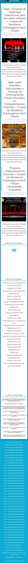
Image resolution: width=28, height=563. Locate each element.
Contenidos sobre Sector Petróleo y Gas (14, 550)
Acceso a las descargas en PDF (14, 442)
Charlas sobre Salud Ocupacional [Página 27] (14, 511)
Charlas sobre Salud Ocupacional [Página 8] (14, 540)
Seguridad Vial (12, 349)
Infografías (12, 307)
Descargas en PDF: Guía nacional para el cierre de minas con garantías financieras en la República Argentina (14, 400)
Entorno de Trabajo (12, 296)
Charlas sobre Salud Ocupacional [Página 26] (14, 509)
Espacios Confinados (13, 299)
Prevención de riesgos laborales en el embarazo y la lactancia (14, 432)
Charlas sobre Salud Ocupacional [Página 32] (14, 527)
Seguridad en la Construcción (12, 333)
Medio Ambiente (12, 310)
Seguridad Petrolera (12, 344)
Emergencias (12, 293)
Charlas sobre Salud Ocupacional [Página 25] (14, 506)
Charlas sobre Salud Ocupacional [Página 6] (14, 534)
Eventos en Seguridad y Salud (12, 301)
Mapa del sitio (20, 557)
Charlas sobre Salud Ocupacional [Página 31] (14, 524)
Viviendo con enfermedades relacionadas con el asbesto (14, 416)
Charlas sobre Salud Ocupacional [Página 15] (14, 478)
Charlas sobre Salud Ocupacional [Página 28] (14, 514)
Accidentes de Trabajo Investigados (13, 283)
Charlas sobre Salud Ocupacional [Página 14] (14, 475)
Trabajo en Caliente (12, 360)
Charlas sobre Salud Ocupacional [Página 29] (14, 516)
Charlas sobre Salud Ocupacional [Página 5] (14, 532)
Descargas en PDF (12, 288)
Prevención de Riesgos (11, 312)
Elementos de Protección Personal (12, 291)
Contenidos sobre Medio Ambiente (14, 545)
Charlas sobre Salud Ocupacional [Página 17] (14, 483)
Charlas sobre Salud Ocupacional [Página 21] (14, 496)
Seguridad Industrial (12, 339)
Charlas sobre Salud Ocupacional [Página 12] (14, 470)
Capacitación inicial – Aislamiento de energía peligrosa (14, 428)
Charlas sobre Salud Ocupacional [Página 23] (14, 501)
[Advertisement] (14, 263)
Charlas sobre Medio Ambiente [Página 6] (14, 455)
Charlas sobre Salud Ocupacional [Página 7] (14, 537)
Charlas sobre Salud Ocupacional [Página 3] (14, 519)
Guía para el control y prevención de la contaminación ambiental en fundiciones (14, 436)
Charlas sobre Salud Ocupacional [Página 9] (14, 542)
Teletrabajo (13, 352)
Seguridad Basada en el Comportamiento (14, 320)
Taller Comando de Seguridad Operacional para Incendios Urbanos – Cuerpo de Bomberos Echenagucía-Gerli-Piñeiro (14, 19)
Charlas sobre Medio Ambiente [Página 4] (14, 450)
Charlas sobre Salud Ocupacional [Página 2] (14, 491)
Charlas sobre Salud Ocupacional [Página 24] (14, 504)
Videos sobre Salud (12, 366)
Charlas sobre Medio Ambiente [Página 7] (14, 457)
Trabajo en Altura (12, 358)
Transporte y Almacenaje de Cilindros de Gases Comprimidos (14, 419)
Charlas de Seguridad (9, 33)
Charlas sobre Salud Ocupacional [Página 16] (14, 480)
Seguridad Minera (13, 341)
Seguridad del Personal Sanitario (13, 325)
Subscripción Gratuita (10, 557)
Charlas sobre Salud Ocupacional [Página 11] (14, 468)
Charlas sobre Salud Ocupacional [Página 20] (14, 493)
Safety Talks (13, 315)
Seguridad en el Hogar (13, 330)
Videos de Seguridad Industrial (12, 363)
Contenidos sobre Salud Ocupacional (14, 547)
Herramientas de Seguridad (12, 304)
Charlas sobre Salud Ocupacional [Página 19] (14, 488)
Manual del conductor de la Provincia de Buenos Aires (14, 412)
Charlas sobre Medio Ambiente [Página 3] (14, 447)
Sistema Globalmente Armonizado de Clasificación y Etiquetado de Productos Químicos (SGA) (14, 424)
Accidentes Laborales (12, 285)
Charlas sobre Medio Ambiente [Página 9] (14, 462)
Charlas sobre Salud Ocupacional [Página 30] (14, 522)
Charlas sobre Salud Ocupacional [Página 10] (14, 465)
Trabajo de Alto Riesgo (12, 355)
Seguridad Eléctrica (12, 328)
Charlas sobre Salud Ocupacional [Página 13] (14, 473)
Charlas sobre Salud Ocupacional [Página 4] (14, 529)
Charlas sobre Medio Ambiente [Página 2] (14, 444)
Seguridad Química (12, 347)
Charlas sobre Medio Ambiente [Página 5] (14, 452)
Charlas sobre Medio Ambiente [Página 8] (14, 460)
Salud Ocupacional (12, 318)
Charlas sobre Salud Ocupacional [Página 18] (14, 486)
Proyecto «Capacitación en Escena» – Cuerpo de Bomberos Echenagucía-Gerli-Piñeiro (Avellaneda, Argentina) (14, 178)
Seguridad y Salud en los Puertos (14, 403)
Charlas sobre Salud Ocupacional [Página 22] (14, 498)
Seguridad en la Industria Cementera (13, 336)
